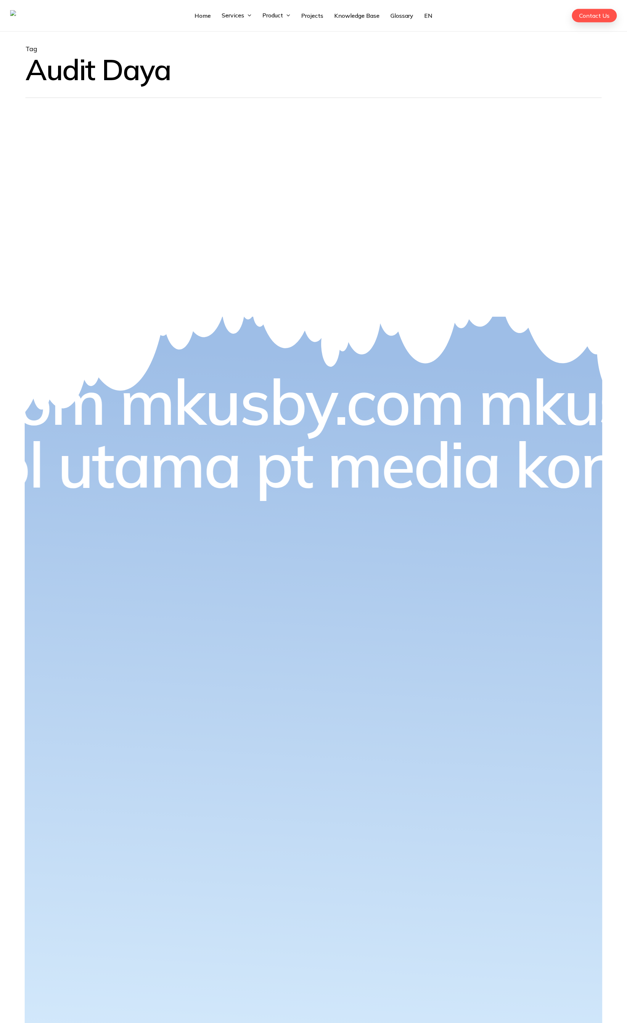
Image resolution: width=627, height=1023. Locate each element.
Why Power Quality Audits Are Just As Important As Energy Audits (121, 205)
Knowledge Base (85, 166)
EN (428, 16)
